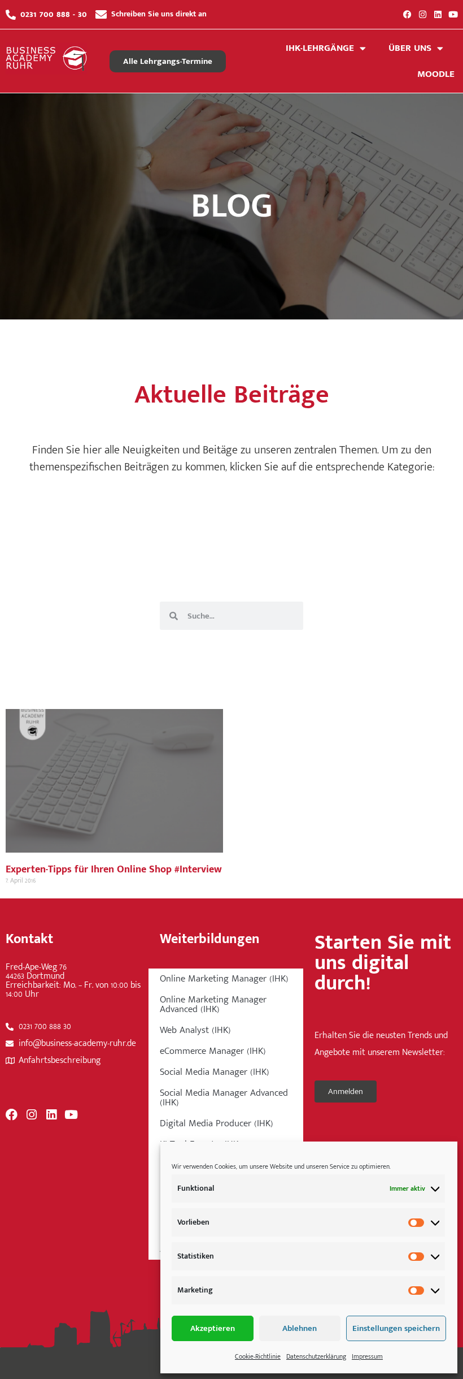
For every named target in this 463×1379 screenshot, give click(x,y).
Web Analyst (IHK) (195, 1030)
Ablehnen (299, 1328)
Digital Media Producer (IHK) (216, 1123)
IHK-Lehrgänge (320, 48)
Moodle (436, 74)
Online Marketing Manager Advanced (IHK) (213, 1004)
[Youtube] (453, 14)
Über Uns (409, 48)
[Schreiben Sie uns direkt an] (101, 14)
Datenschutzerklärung (316, 1356)
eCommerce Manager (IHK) (213, 1051)
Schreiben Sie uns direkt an (159, 13)
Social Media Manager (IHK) (214, 1072)
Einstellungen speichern (396, 1328)
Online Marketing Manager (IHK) (224, 979)
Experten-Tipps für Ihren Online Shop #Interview (114, 869)
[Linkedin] (438, 14)
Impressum (367, 1356)
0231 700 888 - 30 (53, 14)
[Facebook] (407, 14)
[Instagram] (422, 14)
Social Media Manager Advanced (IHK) (224, 1097)
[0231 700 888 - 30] (11, 15)
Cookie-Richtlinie (258, 1356)
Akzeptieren (212, 1328)
